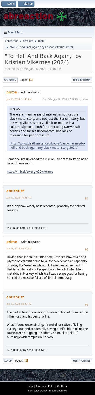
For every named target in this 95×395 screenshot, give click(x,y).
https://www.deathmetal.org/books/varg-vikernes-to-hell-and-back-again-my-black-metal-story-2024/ (47, 145)
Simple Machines (58, 390)
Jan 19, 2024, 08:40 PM (19, 303)
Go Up (8, 360)
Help (30, 386)
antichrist (15, 190)
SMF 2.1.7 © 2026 (38, 390)
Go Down (10, 80)
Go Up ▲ (62, 386)
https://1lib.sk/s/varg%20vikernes (30, 171)
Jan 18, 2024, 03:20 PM (19, 248)
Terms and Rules (45, 386)
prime (11, 92)
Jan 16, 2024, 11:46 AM (19, 99)
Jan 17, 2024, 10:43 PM (19, 197)
